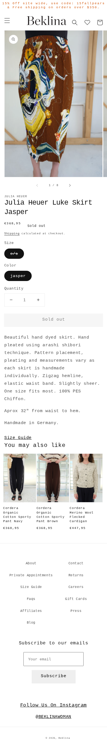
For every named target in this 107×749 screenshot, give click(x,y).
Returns (76, 575)
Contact (76, 563)
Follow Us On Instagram (53, 705)
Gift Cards (76, 599)
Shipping (12, 233)
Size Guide (18, 437)
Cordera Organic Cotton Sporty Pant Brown (51, 514)
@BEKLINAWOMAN (53, 717)
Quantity (13, 288)
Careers (76, 587)
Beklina (64, 738)
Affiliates (31, 611)
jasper (18, 276)
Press (75, 611)
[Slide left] (37, 185)
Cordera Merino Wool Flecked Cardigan (82, 514)
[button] (7, 20)
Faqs (31, 599)
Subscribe (53, 676)
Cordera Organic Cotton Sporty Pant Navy (17, 514)
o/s (14, 253)
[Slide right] (70, 185)
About (31, 563)
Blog (31, 623)
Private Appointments (31, 575)
